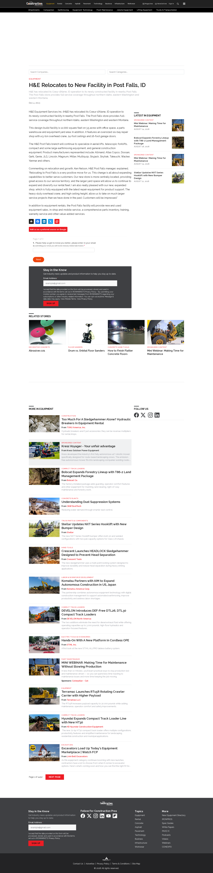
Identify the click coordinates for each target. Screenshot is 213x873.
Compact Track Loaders (73, 469)
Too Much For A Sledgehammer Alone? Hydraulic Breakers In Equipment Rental (96, 421)
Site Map (136, 864)
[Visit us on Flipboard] (115, 816)
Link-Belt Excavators (77, 756)
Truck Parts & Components (75, 521)
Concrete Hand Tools (118, 347)
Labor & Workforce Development (78, 577)
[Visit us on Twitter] (143, 415)
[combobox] (67, 72)
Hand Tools (67, 547)
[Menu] (184, 3)
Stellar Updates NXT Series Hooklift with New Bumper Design (148, 175)
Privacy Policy (86, 299)
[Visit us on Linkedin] (157, 415)
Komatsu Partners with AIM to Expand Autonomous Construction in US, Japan (89, 582)
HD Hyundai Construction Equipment (85, 727)
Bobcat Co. (72, 480)
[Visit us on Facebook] (136, 415)
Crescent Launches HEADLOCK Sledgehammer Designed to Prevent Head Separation (95, 553)
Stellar (70, 532)
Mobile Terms (70, 299)
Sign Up (51, 303)
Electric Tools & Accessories (76, 637)
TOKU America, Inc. (76, 427)
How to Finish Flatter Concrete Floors (120, 352)
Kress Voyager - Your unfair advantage (88, 446)
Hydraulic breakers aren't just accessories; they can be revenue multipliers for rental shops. (96, 432)
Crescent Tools (74, 559)
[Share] (37, 221)
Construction (69, 416)
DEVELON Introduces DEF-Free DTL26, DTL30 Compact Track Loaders (94, 612)
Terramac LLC (74, 700)
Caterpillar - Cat (80, 681)
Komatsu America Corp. (78, 589)
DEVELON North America (79, 619)
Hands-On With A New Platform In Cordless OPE (95, 640)
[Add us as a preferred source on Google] (56, 221)
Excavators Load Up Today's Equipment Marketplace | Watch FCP (89, 750)
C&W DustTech (74, 506)
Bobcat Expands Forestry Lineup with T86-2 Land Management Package (151, 140)
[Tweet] (50, 221)
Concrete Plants (70, 498)
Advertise (90, 864)
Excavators (67, 745)
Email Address (50, 278)
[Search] (177, 3)
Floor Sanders (75, 347)
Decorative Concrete (39, 347)
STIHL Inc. (72, 645)
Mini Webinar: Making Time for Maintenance (150, 124)
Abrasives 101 (37, 350)
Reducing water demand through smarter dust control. (87, 510)
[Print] (31, 221)
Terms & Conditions (121, 864)
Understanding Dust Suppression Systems (91, 502)
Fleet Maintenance (71, 659)
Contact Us (78, 864)
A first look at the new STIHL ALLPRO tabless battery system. (91, 648)
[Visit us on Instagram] (150, 415)
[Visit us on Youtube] (108, 816)
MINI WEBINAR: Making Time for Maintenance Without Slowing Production (94, 664)
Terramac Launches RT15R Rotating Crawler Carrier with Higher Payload (93, 693)
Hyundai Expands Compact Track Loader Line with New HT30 (94, 720)
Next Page (55, 777)
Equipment (35, 79)
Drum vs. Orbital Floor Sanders (86, 350)
